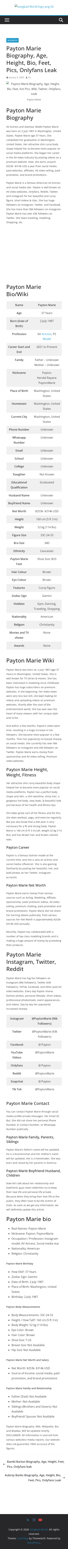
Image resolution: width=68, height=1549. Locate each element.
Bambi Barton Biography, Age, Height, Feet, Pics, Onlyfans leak (35, 1464)
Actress (46, 334)
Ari (29, 77)
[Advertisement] (34, 254)
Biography (12, 40)
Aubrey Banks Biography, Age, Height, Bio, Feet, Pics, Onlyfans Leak (33, 1477)
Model (47, 339)
